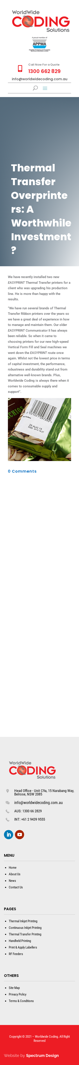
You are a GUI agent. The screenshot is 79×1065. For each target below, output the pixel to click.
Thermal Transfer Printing (25, 934)
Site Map (14, 988)
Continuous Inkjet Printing (25, 928)
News (12, 881)
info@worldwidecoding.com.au (38, 802)
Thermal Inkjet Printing (23, 921)
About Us (14, 874)
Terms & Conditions (21, 1001)
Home (12, 868)
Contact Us (16, 887)
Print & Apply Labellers (23, 947)
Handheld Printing (20, 941)
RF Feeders (16, 954)
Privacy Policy (17, 994)
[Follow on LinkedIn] (8, 834)
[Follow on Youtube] (19, 834)
